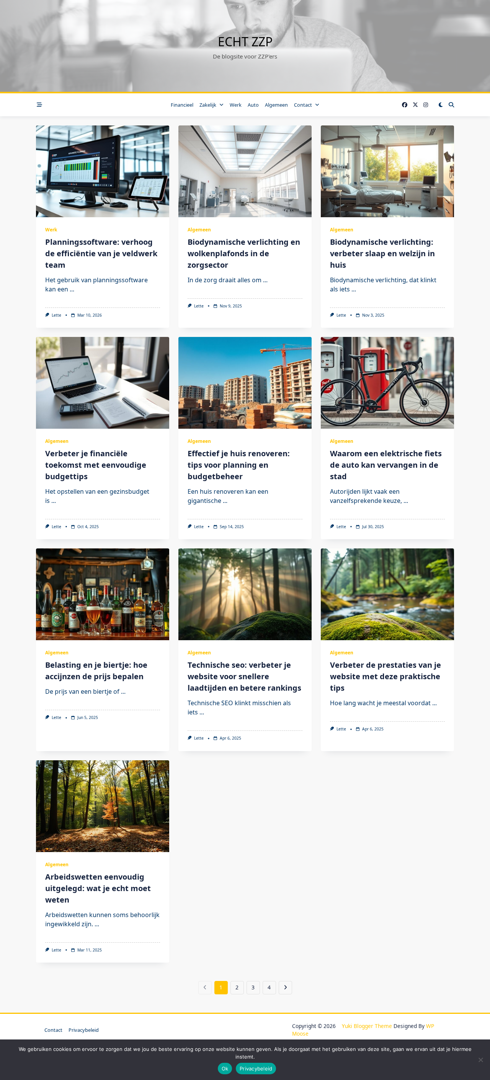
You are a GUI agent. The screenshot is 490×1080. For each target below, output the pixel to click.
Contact (303, 104)
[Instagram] (425, 105)
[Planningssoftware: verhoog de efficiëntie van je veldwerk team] (102, 171)
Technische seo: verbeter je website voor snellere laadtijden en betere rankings (244, 676)
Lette (56, 315)
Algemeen (276, 104)
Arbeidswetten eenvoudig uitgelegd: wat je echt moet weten (98, 888)
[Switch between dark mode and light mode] (440, 104)
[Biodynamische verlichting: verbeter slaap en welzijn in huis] (387, 171)
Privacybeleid (84, 1029)
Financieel (182, 104)
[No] (480, 1060)
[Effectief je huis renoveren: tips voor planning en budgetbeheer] (245, 383)
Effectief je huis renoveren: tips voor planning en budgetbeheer (239, 464)
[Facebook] (404, 105)
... (72, 289)
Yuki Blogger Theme (367, 1026)
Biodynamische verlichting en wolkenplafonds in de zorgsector (244, 253)
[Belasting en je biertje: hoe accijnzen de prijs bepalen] (102, 594)
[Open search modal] (451, 104)
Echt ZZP (245, 41)
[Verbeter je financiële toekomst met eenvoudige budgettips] (102, 383)
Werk (236, 104)
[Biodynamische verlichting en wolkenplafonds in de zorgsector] (245, 171)
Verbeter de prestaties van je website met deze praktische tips (385, 676)
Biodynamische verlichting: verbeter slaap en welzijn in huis (382, 253)
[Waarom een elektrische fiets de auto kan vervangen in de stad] (387, 383)
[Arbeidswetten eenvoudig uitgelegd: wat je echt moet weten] (102, 806)
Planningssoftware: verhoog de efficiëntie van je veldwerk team (101, 253)
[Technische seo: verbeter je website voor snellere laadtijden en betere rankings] (245, 594)
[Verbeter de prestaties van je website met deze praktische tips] (387, 594)
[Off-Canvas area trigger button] (39, 104)
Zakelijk (207, 104)
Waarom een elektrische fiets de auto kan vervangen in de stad (386, 464)
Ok (225, 1068)
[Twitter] (415, 105)
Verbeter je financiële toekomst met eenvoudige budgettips (95, 464)
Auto (253, 104)
